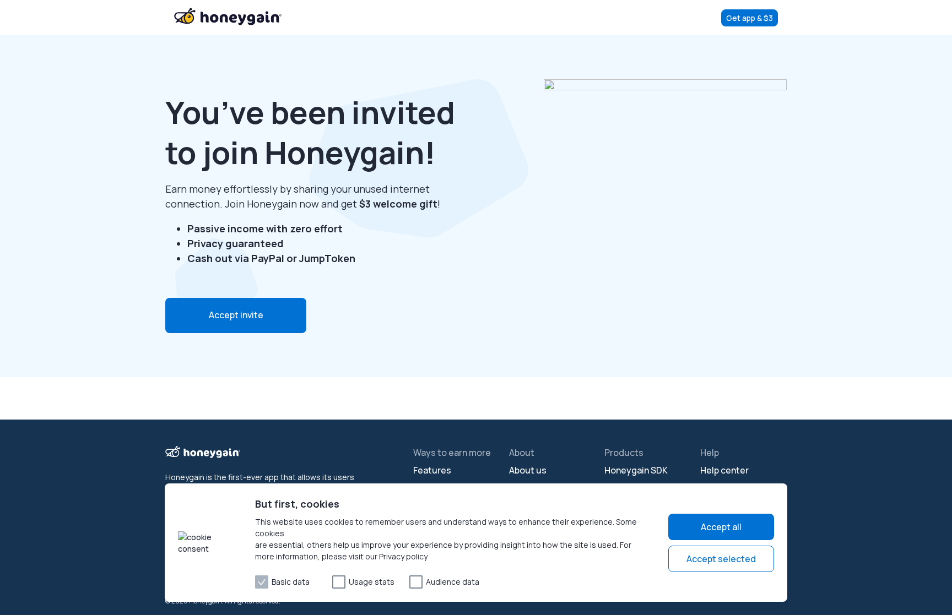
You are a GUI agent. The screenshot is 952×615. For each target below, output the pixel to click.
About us (528, 470)
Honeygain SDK (636, 470)
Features (432, 470)
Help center (724, 470)
